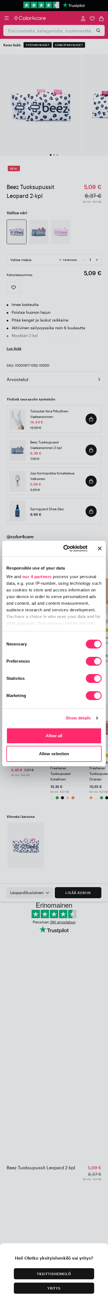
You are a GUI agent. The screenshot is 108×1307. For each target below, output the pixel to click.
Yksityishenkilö (54, 1274)
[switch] (94, 661)
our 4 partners (37, 576)
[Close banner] (100, 548)
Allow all (54, 735)
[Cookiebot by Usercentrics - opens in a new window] (65, 548)
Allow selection (54, 753)
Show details (78, 718)
